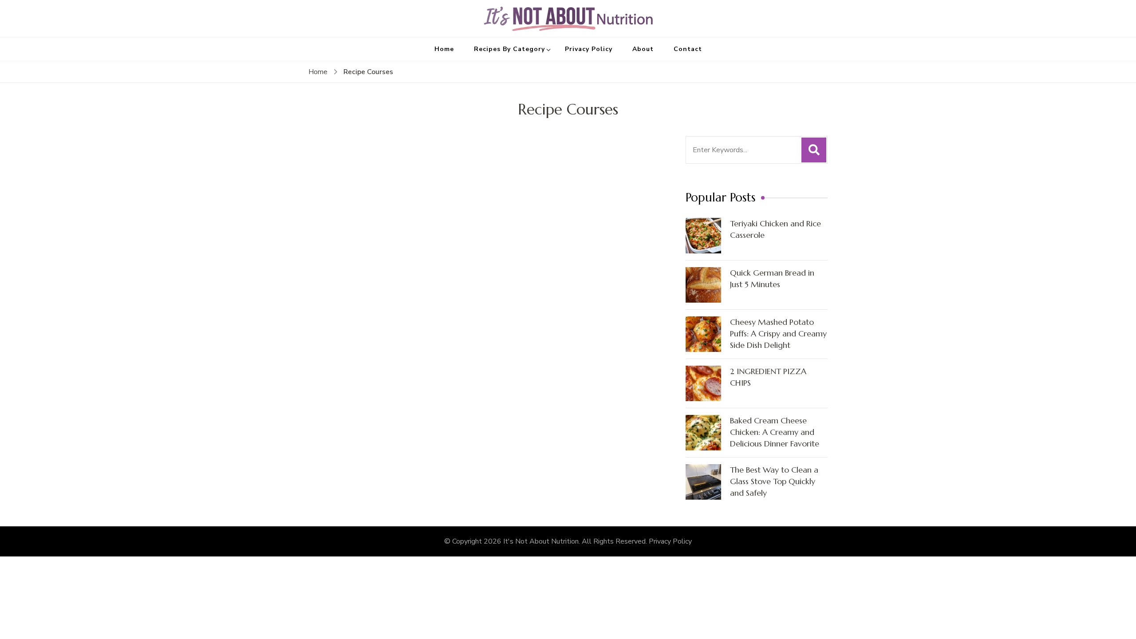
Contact (688, 49)
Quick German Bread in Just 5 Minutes (772, 278)
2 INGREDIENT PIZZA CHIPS (768, 377)
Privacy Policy (588, 49)
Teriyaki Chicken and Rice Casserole (775, 229)
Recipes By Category (509, 49)
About (643, 49)
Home (444, 49)
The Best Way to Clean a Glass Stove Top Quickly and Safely (774, 481)
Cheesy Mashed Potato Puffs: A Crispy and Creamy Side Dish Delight (778, 333)
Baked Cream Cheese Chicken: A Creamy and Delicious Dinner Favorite (774, 432)
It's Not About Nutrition (541, 541)
